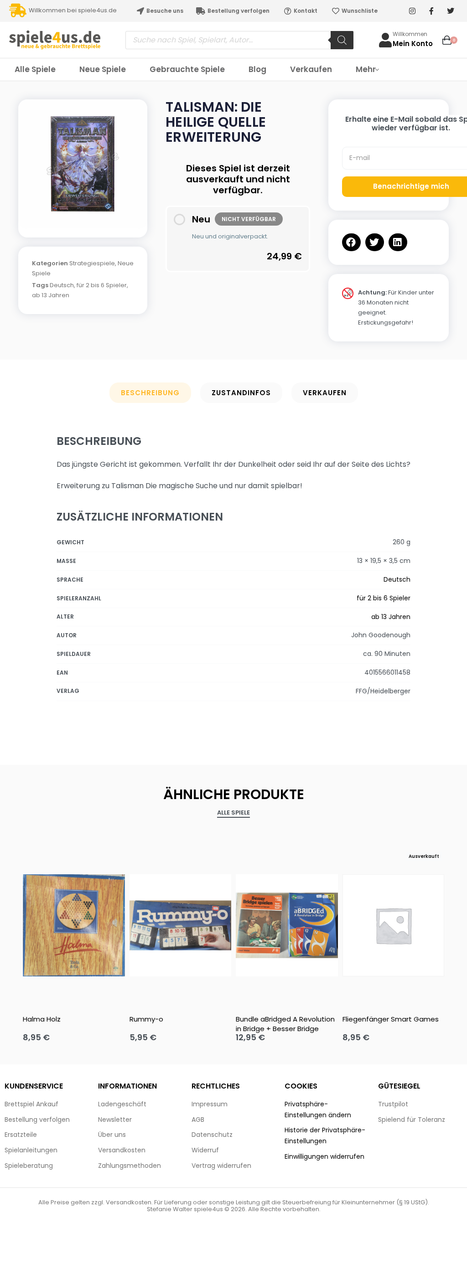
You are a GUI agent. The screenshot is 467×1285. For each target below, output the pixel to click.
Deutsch (62, 285)
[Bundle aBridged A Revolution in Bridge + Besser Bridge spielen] (287, 925)
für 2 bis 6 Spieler (102, 285)
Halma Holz (42, 1019)
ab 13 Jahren (50, 295)
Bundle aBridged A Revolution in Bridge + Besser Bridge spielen (285, 1023)
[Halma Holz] (74, 925)
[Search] (342, 40)
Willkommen (410, 34)
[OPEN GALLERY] (82, 163)
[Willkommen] (385, 40)
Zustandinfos (241, 392)
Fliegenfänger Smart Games (390, 1019)
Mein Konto (413, 43)
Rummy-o (146, 1019)
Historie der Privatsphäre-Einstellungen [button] (325, 1135)
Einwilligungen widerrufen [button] (324, 1156)
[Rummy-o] (181, 925)
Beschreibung (150, 392)
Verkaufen (325, 392)
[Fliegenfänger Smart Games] (393, 925)
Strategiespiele (92, 263)
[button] (351, 242)
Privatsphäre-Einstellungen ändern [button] (318, 1109)
